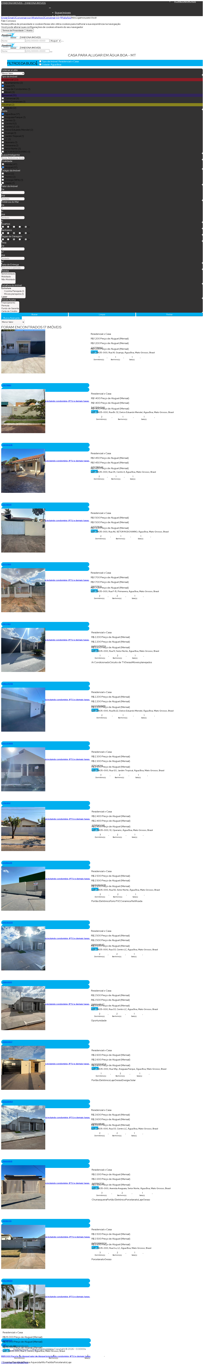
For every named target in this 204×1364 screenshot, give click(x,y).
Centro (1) (10, 120)
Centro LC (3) (12, 126)
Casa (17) (10, 85)
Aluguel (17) (11, 167)
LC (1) (8, 139)
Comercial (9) (12, 98)
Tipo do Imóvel (9, 76)
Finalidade (6, 161)
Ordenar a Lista (9, 70)
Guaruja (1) (10, 132)
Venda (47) (11, 164)
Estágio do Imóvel (10, 170)
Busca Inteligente (10, 154)
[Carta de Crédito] (10, 311)
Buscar (35, 314)
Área (3, 242)
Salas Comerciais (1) (15, 101)
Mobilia (5, 270)
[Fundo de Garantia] (10, 308)
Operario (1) (11, 142)
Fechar (169, 314)
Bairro (4, 111)
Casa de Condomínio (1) (17, 89)
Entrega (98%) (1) (14, 179)
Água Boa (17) (12, 114)
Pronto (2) (10, 176)
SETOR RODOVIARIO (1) (17, 151)
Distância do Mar (10, 201)
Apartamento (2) (14, 82)
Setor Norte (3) (13, 148)
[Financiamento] (10, 302)
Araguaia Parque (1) (15, 117)
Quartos (5, 223)
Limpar (102, 314)
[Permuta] (10, 305)
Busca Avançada (11, 318)
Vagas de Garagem (11, 236)
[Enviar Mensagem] (51, 51)
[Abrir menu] (50, 7)
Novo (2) (9, 173)
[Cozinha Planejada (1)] (13, 291)
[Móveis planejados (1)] (13, 294)
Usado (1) (10, 183)
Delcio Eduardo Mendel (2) (19, 129)
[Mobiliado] (8, 276)
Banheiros (6, 230)
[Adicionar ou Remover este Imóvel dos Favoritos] (3, 381)
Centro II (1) (11, 123)
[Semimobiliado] (8, 273)
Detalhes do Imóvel (11, 285)
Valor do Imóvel (9, 186)
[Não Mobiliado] (8, 279)
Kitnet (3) (10, 92)
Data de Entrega (10, 264)
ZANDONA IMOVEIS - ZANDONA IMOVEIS (23, 3)
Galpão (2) (10, 107)
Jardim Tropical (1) (14, 136)
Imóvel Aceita (8, 299)
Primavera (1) (11, 145)
